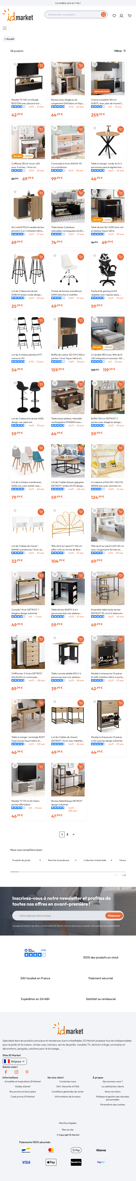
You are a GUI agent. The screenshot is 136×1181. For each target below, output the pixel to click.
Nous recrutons (113, 1091)
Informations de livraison (68, 1096)
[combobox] (76, 14)
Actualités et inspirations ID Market (22, 1081)
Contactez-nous (67, 1081)
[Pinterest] (27, 1072)
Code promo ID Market (23, 1096)
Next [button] (124, 875)
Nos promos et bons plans (22, 1091)
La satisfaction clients (113, 1086)
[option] (68, 3)
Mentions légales (67, 1123)
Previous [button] (117, 875)
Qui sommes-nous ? (113, 1081)
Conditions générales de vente (67, 1091)
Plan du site (67, 1129)
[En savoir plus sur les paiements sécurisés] (26, 1149)
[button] (122, 16)
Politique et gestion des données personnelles (112, 1098)
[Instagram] (16, 1072)
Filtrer (118, 51)
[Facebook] (5, 1072)
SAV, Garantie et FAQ (67, 1086)
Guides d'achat (22, 1086)
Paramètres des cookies (112, 1104)
